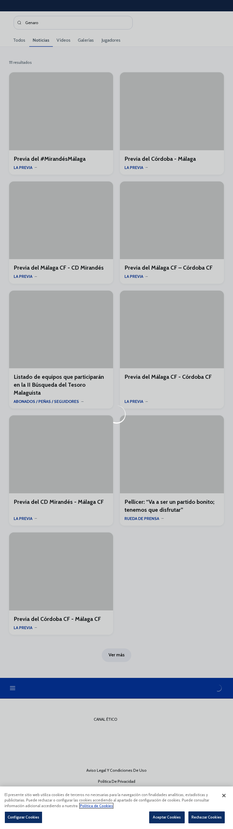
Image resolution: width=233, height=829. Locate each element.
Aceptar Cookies (167, 817)
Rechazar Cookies (207, 817)
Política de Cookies (96, 805)
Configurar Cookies (23, 817)
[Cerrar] (224, 795)
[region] (116, 807)
